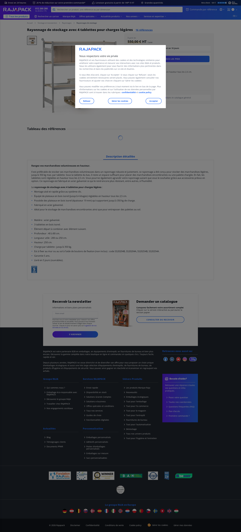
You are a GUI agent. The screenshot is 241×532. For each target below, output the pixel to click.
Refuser (86, 101)
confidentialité (129, 92)
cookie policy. (145, 92)
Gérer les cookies (120, 101)
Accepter (153, 101)
